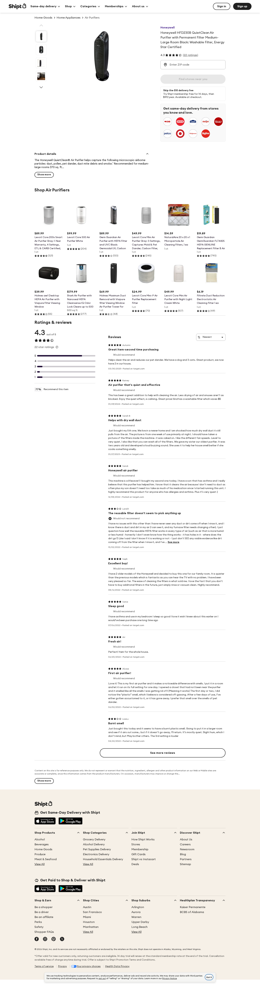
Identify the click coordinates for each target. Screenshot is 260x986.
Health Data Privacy (117, 966)
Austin (87, 907)
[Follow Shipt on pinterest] (53, 939)
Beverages (41, 844)
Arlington (137, 907)
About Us (186, 839)
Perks (38, 922)
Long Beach (139, 927)
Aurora (135, 912)
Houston (89, 922)
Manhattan (91, 927)
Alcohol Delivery (94, 844)
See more (173, 542)
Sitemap (185, 864)
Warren (136, 917)
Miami (87, 917)
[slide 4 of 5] (41, 76)
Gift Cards (138, 854)
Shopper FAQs (44, 932)
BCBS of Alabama (192, 912)
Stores (135, 844)
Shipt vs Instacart (143, 859)
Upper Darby (140, 922)
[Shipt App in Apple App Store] (45, 821)
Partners (186, 859)
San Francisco (92, 912)
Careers (185, 844)
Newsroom (187, 849)
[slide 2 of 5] (41, 49)
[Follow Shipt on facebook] (36, 939)
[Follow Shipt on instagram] (45, 939)
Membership (139, 849)
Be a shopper (43, 907)
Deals (135, 864)
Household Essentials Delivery (103, 859)
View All (39, 864)
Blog (183, 854)
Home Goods (43, 849)
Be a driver (41, 912)
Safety (39, 927)
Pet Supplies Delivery (97, 849)
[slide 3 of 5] (41, 63)
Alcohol (39, 839)
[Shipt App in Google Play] (70, 821)
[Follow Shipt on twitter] (62, 939)
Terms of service (44, 966)
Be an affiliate (43, 917)
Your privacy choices (89, 966)
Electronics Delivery (96, 854)
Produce (39, 854)
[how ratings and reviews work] (57, 347)
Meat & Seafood (45, 859)
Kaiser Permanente (192, 907)
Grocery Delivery (94, 839)
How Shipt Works (143, 839)
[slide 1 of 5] (41, 36)
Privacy (62, 966)
